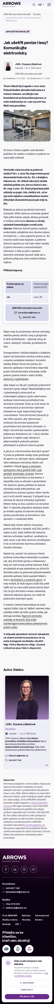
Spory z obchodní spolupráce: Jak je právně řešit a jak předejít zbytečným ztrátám (22, 470)
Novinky (37, 14)
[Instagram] (24, 869)
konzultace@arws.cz (29, 312)
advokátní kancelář (18, 31)
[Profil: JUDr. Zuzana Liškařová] (27, 698)
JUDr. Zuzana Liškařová (28, 64)
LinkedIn (13, 733)
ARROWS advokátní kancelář (17, 14)
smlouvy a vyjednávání (15, 379)
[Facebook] (5, 869)
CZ (40, 4)
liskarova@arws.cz (18, 755)
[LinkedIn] (15, 869)
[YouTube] (33, 869)
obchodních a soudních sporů (26, 579)
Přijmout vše (27, 996)
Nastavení (28, 983)
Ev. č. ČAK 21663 (33, 68)
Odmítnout (27, 990)
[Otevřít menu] (49, 4)
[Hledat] (33, 4)
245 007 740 (29, 317)
